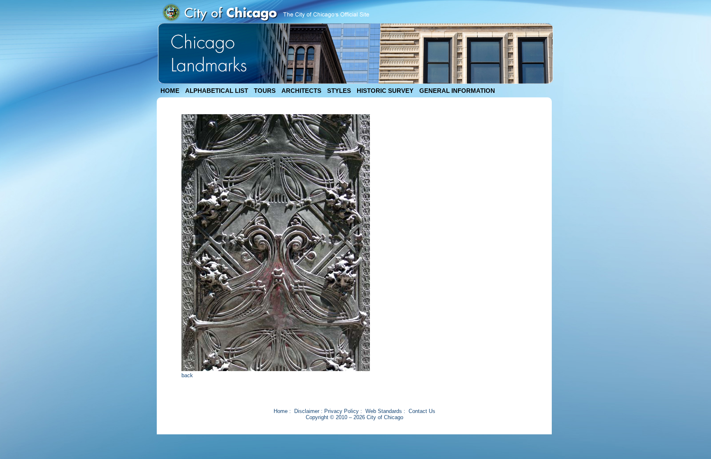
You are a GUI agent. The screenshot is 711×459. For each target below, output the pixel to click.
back (187, 375)
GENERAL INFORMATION (457, 90)
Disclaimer (306, 411)
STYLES (339, 90)
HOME (169, 90)
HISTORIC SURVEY (385, 90)
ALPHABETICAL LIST (216, 90)
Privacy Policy (341, 411)
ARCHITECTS (301, 90)
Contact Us (422, 411)
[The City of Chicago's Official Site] (265, 21)
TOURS (265, 90)
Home (281, 411)
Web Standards (383, 411)
